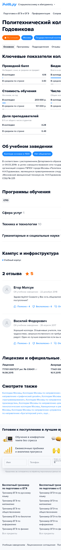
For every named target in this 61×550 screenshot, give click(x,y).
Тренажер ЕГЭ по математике (11, 502)
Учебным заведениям (13, 545)
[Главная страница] (9, 4)
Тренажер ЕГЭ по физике (15, 529)
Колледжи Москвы (12, 393)
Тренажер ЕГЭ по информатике (11, 523)
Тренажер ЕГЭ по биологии (16, 516)
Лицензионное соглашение (41, 545)
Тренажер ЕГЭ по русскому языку (16, 494)
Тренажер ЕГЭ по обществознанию (11, 510)
